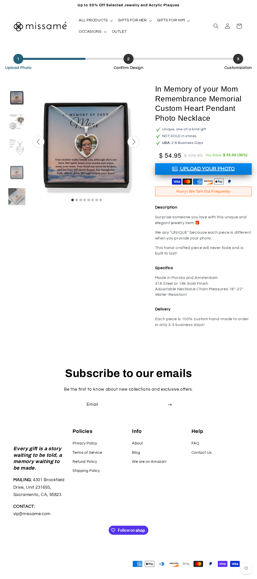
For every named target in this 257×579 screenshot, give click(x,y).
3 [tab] (81, 200)
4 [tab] (85, 200)
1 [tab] (73, 200)
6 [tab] (93, 200)
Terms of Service (87, 452)
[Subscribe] (170, 405)
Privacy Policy (85, 443)
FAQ (195, 443)
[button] (95, 20)
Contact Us (201, 452)
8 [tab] (101, 200)
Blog (136, 452)
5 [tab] (89, 200)
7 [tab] (97, 200)
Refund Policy (85, 462)
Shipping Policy (86, 471)
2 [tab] (77, 200)
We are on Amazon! (149, 462)
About (137, 443)
